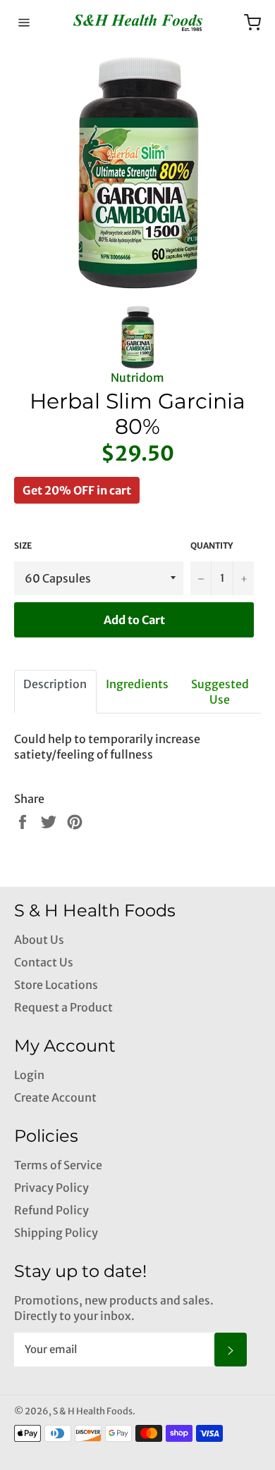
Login (29, 1075)
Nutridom (137, 377)
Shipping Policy (56, 1233)
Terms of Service (58, 1165)
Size (23, 545)
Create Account (55, 1097)
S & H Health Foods (93, 1410)
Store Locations (56, 985)
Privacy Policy (51, 1188)
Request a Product (63, 1007)
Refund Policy (51, 1210)
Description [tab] (55, 684)
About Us (39, 940)
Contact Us (43, 962)
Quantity (211, 545)
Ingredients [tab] (137, 684)
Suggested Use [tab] (220, 691)
